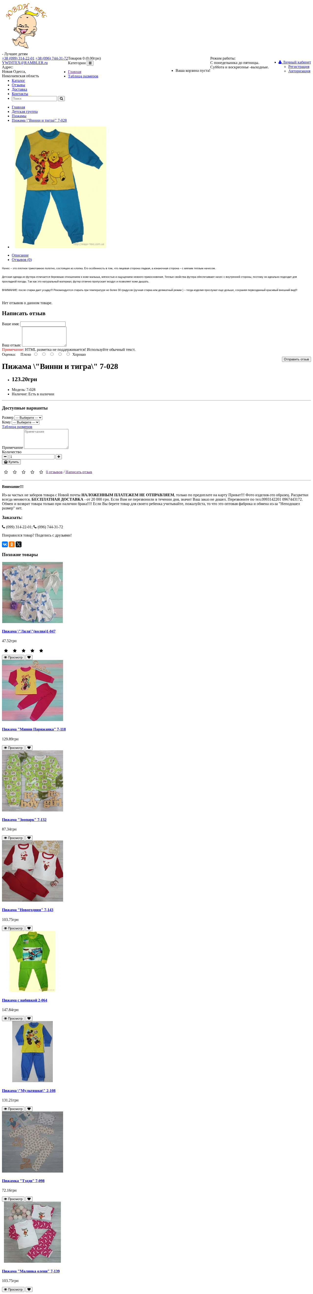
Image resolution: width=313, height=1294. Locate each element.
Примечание (12, 447)
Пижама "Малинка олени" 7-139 (31, 1271)
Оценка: (9, 354)
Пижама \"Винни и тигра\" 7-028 (39, 120)
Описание (20, 255)
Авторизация (299, 71)
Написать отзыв (79, 472)
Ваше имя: (10, 324)
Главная (74, 72)
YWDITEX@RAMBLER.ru (25, 63)
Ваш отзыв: (11, 345)
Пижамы (19, 116)
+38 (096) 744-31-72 (51, 58)
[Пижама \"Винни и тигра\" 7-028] (60, 247)
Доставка (19, 89)
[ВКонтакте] (5, 544)
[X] (19, 544)
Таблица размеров (83, 76)
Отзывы (18, 85)
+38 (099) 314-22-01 (18, 58)
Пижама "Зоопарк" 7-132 (24, 820)
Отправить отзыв (296, 359)
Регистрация (298, 67)
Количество (12, 452)
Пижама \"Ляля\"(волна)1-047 (29, 631)
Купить (13, 462)
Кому (6, 422)
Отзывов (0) (22, 260)
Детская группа (25, 111)
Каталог (18, 80)
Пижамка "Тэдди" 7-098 (23, 1181)
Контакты (20, 94)
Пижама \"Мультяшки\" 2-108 (29, 1091)
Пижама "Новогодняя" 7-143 (27, 910)
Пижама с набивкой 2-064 (24, 1000)
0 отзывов (54, 472)
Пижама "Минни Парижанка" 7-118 (34, 729)
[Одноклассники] (12, 544)
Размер (7, 417)
